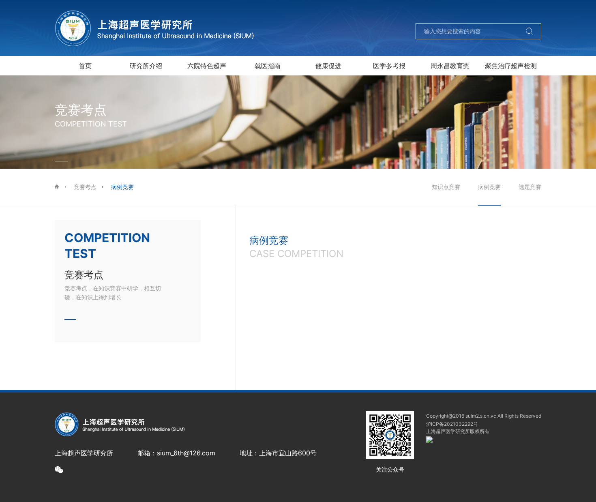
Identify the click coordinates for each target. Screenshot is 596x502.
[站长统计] (429, 440)
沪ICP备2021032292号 (452, 424)
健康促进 (328, 66)
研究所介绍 (146, 66)
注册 (506, 12)
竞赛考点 (85, 186)
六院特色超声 (206, 66)
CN (537, 12)
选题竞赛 (530, 186)
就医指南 (268, 66)
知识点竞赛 (446, 186)
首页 (85, 66)
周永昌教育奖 (450, 66)
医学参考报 (389, 66)
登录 (473, 12)
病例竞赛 (122, 186)
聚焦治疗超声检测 (511, 66)
